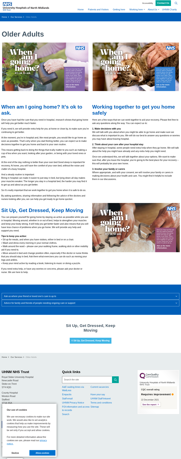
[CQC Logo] (149, 378)
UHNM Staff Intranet (100, 398)
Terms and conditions (101, 402)
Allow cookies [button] (42, 453)
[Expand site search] (176, 3)
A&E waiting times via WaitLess (73, 389)
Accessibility (147, 3)
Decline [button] (15, 453)
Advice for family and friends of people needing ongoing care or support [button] (39, 303)
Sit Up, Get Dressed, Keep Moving (91, 340)
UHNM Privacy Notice (73, 402)
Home (81, 9)
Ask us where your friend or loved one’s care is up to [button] (30, 296)
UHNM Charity (169, 9)
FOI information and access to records (76, 408)
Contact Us (163, 3)
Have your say (97, 394)
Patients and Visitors (98, 9)
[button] (45, 67)
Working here (136, 9)
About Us (152, 9)
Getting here (119, 9)
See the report (149, 404)
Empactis (66, 394)
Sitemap (94, 407)
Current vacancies (99, 387)
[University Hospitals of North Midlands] (26, 6)
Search (65, 414)
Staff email (67, 398)
